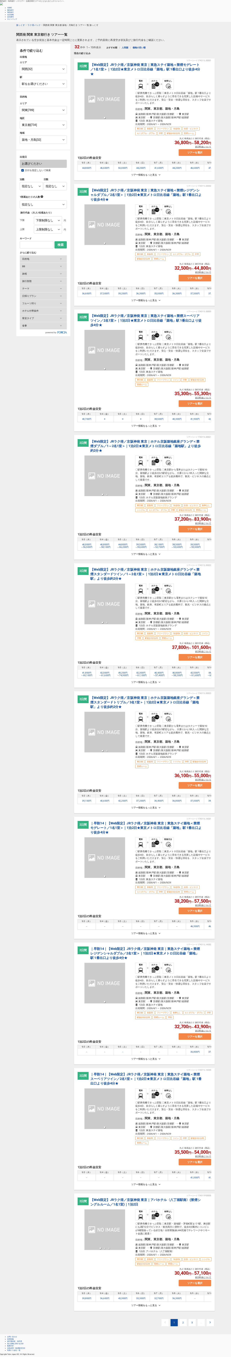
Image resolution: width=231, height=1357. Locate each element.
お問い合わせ (12, 1337)
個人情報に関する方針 (15, 1344)
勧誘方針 (10, 1346)
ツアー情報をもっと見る (144, 174)
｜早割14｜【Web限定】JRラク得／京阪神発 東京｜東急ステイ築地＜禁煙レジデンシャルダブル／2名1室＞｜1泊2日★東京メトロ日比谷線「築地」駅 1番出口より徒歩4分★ (145, 953)
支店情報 (10, 15)
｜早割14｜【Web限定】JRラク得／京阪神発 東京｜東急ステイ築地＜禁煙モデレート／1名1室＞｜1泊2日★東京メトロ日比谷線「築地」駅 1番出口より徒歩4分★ (145, 827)
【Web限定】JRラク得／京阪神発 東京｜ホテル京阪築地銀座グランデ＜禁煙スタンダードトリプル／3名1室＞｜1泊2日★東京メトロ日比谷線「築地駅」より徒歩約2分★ (144, 702)
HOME (9, 8)
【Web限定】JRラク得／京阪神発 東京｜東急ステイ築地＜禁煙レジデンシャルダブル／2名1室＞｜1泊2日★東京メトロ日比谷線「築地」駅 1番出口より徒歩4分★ (145, 194)
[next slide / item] (127, 475)
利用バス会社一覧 (13, 1350)
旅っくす (20, 25)
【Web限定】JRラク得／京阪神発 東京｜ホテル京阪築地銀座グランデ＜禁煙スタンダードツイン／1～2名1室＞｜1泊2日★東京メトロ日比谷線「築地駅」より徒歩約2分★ (145, 574)
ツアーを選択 (194, 152)
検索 (61, 245)
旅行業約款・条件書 (14, 1341)
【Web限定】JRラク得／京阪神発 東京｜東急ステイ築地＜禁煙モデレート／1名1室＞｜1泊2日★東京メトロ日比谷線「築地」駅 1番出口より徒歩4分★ (145, 69)
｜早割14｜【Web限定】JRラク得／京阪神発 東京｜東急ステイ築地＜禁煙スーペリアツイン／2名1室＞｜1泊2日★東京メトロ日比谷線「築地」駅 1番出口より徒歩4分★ (145, 1078)
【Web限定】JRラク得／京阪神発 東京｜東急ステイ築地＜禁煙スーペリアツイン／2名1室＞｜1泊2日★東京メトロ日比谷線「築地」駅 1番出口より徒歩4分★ (145, 320)
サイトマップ (12, 19)
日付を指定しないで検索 (38, 170)
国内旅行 (10, 10)
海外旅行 (10, 12)
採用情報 (10, 1339)
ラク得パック (34, 25)
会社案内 (10, 17)
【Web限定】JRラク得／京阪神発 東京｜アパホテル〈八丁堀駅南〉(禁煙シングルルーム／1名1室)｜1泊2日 (145, 1202)
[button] (43, 259)
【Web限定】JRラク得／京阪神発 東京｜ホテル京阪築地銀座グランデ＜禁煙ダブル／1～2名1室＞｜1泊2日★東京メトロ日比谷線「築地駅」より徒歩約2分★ (145, 445)
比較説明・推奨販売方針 (16, 1348)
